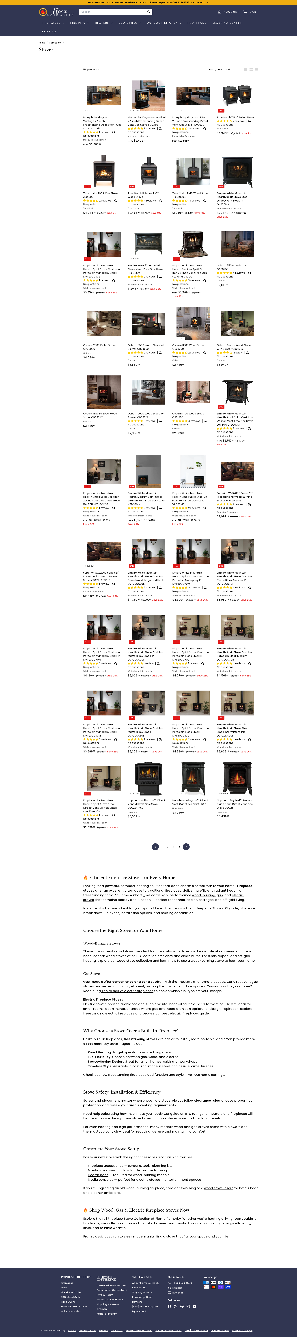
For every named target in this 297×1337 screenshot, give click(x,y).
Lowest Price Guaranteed (112, 1285)
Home (42, 42)
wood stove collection (134, 960)
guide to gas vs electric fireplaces (126, 991)
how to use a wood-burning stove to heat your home (212, 960)
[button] (91, 132)
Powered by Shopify (242, 1330)
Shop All (49, 31)
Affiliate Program (107, 1313)
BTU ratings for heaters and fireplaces (216, 1114)
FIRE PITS (78, 23)
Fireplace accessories (105, 1166)
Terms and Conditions (110, 1299)
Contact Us (139, 1287)
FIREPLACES (52, 23)
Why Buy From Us (142, 1292)
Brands (72, 1330)
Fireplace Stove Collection (129, 1218)
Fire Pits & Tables (71, 1292)
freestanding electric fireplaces (108, 1013)
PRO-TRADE (197, 23)
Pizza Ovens (68, 1301)
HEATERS (102, 23)
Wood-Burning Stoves (74, 1306)
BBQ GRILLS (128, 23)
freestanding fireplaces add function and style (146, 1075)
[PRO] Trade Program (145, 1306)
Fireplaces (67, 1283)
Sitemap (102, 1309)
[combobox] (115, 12)
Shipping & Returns (108, 1304)
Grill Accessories (71, 1311)
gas (220, 895)
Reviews (137, 1301)
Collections (55, 42)
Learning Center (227, 23)
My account (139, 1311)
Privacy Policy (105, 1294)
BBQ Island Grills (70, 1297)
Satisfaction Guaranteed (112, 1290)
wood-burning (203, 895)
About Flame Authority (145, 1283)
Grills (64, 1287)
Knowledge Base (142, 1297)
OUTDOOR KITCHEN (163, 23)
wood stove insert (218, 1188)
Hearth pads (98, 1175)
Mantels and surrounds (106, 1170)
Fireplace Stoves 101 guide (217, 908)
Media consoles (100, 1179)
